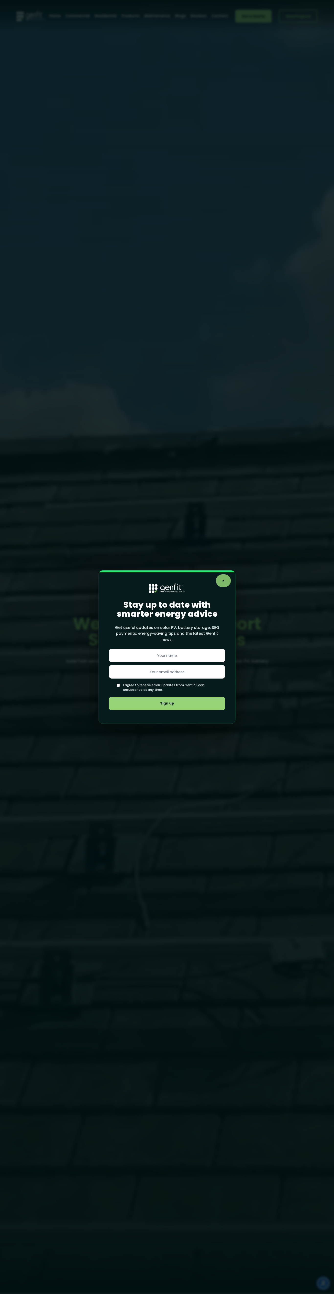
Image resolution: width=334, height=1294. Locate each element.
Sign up (167, 703)
